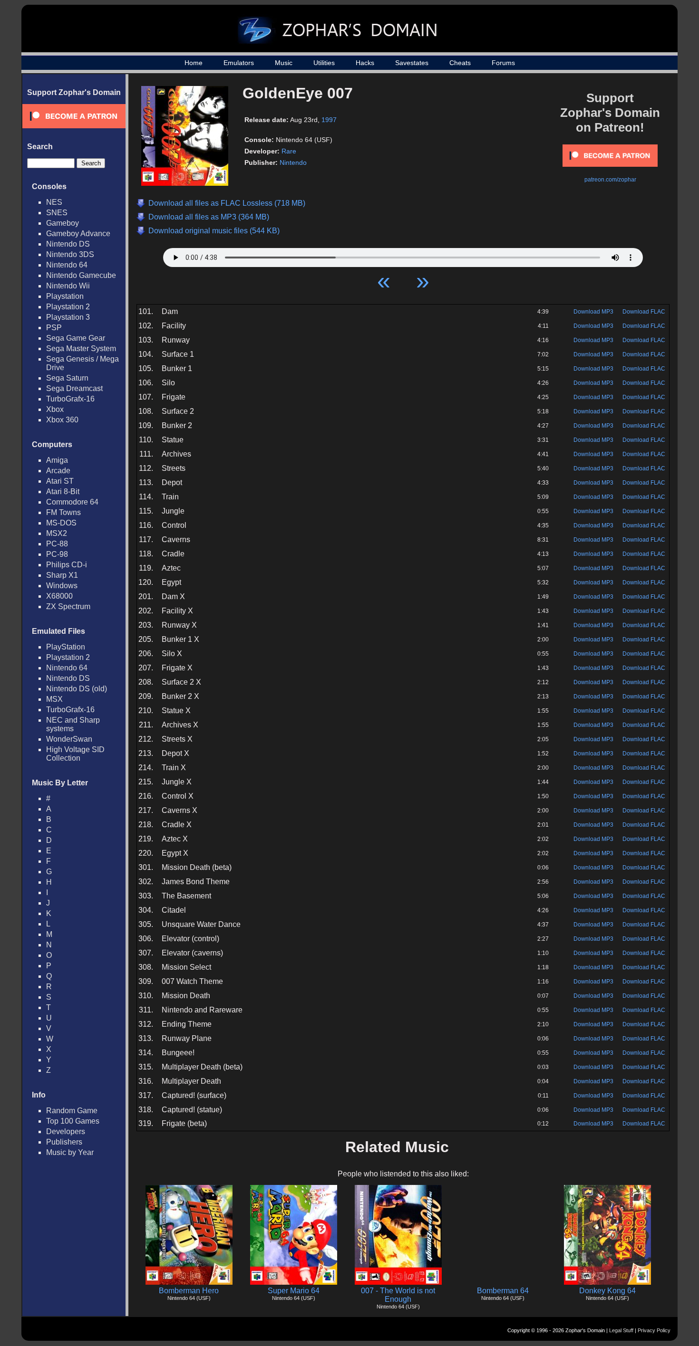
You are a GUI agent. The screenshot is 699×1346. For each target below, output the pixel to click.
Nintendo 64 (66, 265)
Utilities (324, 63)
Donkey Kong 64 (607, 1291)
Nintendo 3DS (70, 254)
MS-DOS (61, 523)
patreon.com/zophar (610, 179)
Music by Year (70, 1152)
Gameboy (62, 223)
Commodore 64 (72, 502)
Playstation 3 (68, 317)
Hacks (365, 63)
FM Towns (63, 512)
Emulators (238, 63)
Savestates (411, 63)
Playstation (65, 296)
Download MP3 (593, 311)
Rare (289, 151)
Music (283, 63)
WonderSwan (69, 739)
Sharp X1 (62, 575)
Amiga (57, 460)
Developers (65, 1131)
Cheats (460, 63)
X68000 (59, 596)
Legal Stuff (621, 1330)
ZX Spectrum (68, 606)
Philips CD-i (66, 565)
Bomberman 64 (503, 1291)
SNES (57, 213)
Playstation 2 (68, 307)
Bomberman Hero (189, 1291)
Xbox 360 (62, 420)
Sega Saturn (67, 378)
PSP (54, 328)
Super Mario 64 (294, 1291)
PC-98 (57, 554)
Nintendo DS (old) (76, 689)
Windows (62, 586)
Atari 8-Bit (62, 491)
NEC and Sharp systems (73, 724)
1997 (329, 120)
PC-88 (57, 544)
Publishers (64, 1142)
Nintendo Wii (68, 286)
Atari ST (60, 481)
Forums (503, 63)
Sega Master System (81, 348)
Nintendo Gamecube (81, 275)
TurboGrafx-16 (70, 399)
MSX (54, 699)
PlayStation (65, 647)
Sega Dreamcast (74, 388)
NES (54, 202)
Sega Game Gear (75, 338)
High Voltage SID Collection (75, 753)
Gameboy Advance (78, 233)
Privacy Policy (654, 1330)
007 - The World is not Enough (398, 1295)
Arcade (58, 471)
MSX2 (56, 533)
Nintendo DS (68, 244)
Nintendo (293, 162)
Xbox (55, 409)
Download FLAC (643, 311)
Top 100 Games (72, 1121)
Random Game (71, 1111)
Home (193, 63)
